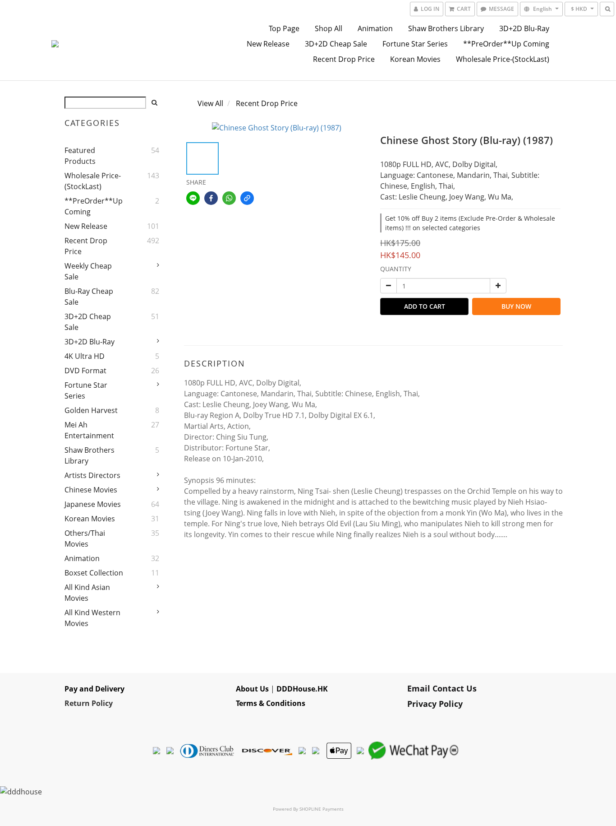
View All (210, 103)
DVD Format (85, 371)
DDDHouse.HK (302, 689)
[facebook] (211, 198)
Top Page (284, 28)
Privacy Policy (435, 703)
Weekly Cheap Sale (88, 271)
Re (69, 703)
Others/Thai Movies (84, 538)
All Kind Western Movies (92, 618)
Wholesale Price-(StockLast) (502, 59)
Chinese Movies (90, 490)
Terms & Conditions (270, 703)
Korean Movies (415, 59)
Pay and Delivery (94, 689)
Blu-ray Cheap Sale (88, 296)
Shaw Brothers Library (446, 28)
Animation (375, 28)
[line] (193, 198)
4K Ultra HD (84, 356)
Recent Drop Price (344, 59)
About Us (252, 689)
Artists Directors (92, 475)
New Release (268, 44)
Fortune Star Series (415, 44)
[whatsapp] (229, 198)
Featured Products (80, 155)
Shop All (328, 28)
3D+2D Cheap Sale (336, 44)
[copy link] (247, 198)
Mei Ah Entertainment (89, 430)
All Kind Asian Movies (87, 592)
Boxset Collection (93, 573)
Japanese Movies (92, 504)
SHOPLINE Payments (321, 809)
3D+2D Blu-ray (524, 28)
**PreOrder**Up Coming (506, 44)
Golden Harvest (91, 410)
